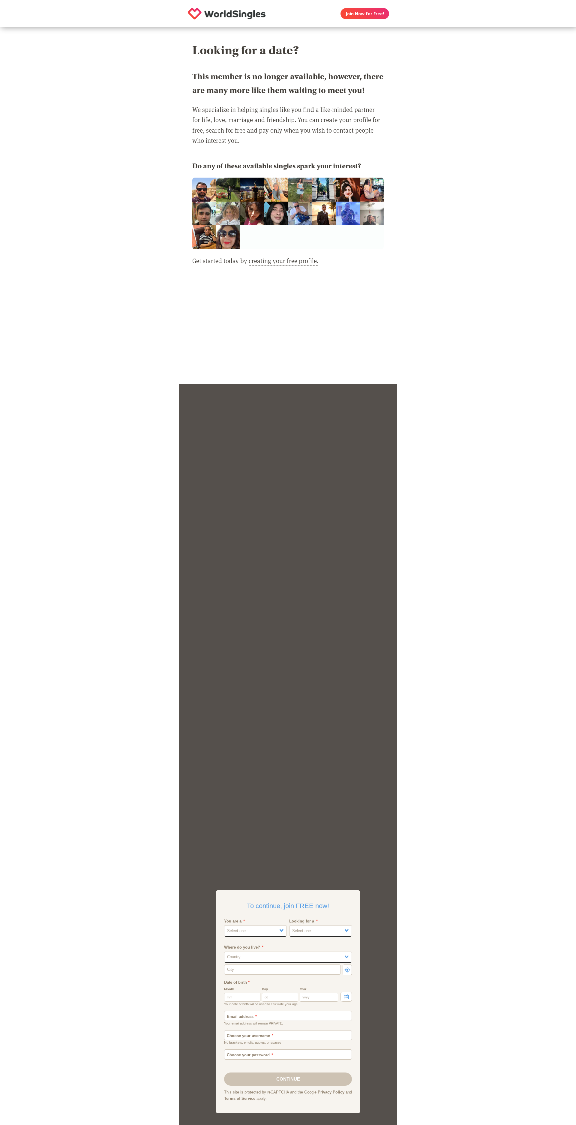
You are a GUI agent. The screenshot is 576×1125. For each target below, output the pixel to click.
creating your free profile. (283, 260)
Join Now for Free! (365, 13)
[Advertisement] (288, 328)
